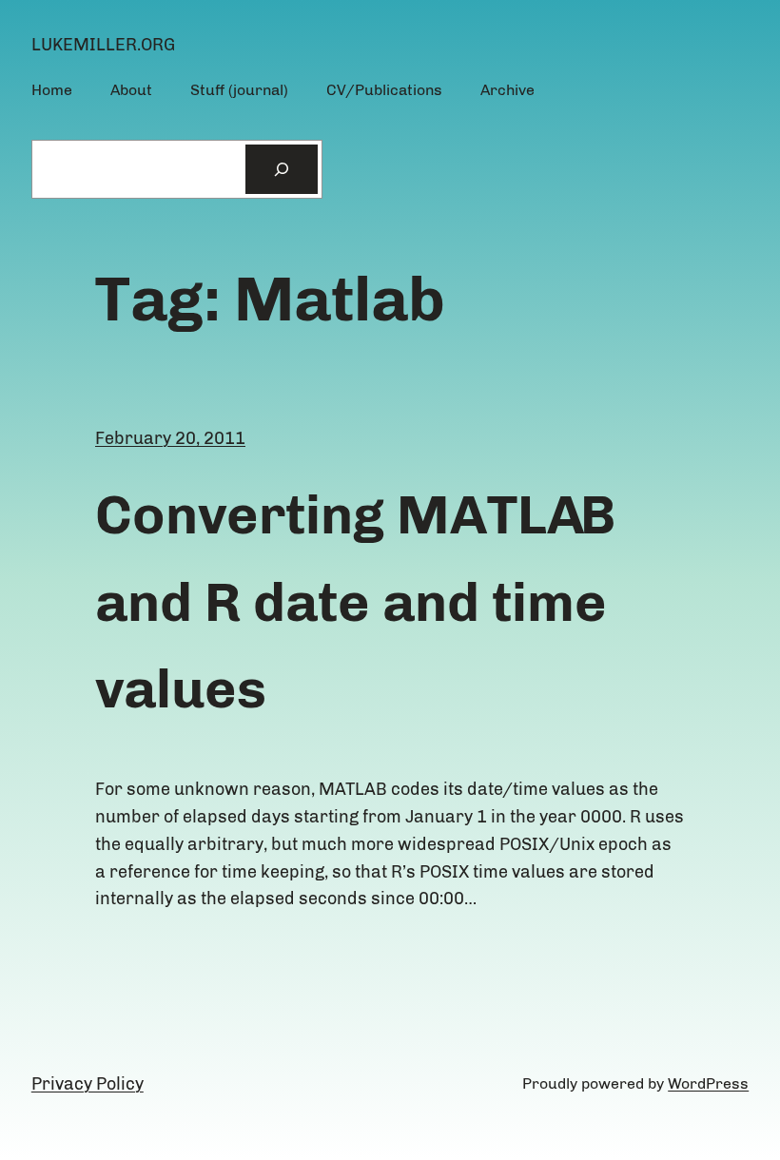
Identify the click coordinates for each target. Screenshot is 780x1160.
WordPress (708, 1083)
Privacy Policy (87, 1083)
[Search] (281, 169)
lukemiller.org (103, 44)
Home (51, 90)
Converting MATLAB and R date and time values (355, 602)
